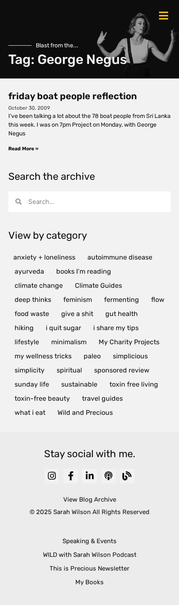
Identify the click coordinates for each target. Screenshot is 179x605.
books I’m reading (83, 271)
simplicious (130, 356)
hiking (24, 328)
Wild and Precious (85, 412)
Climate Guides (98, 285)
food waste (32, 314)
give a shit (77, 314)
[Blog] (127, 476)
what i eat (30, 412)
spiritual (69, 370)
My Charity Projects (129, 342)
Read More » (23, 149)
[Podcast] (108, 476)
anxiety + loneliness (44, 257)
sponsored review (121, 370)
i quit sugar (63, 328)
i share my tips (116, 328)
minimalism (69, 342)
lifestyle (27, 342)
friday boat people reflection (72, 96)
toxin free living (133, 384)
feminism (77, 300)
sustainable (79, 384)
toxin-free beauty (42, 398)
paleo (92, 356)
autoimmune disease (119, 257)
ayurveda (29, 271)
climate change (39, 285)
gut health (121, 314)
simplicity (30, 370)
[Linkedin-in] (89, 476)
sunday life (32, 384)
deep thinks (33, 300)
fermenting (121, 300)
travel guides (102, 398)
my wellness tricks (43, 356)
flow (157, 300)
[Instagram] (52, 476)
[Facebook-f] (70, 476)
